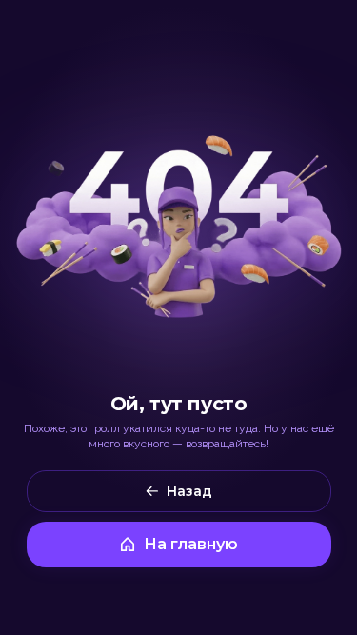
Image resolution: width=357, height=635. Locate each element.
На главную (191, 544)
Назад (189, 491)
